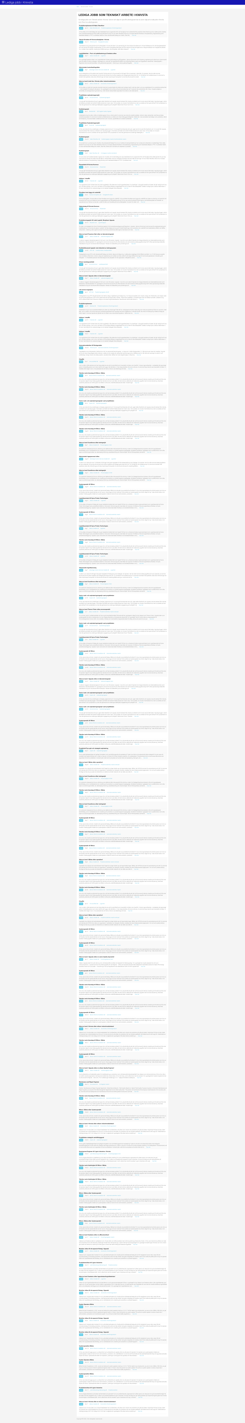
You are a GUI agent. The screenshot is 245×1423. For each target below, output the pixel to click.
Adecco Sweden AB (94, 55)
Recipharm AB (93, 222)
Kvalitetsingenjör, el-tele (107, 1070)
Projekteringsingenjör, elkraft (102, 292)
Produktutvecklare (112, 1265)
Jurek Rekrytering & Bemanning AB (98, 1153)
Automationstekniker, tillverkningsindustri (108, 347)
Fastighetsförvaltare (103, 42)
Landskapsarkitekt (103, 264)
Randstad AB (92, 111)
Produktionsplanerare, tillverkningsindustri (111, 28)
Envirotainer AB (94, 1084)
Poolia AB (91, 125)
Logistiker (103, 55)
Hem (78, 6)
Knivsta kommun (94, 97)
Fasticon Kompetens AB (95, 194)
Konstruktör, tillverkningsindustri (109, 83)
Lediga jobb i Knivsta (19, 2)
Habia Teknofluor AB (95, 28)
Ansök (81, 28)
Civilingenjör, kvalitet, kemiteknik (109, 153)
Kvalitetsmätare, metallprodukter (104, 250)
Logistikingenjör (102, 222)
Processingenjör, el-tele (106, 445)
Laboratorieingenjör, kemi (107, 236)
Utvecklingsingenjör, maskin (107, 1237)
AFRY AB (92, 250)
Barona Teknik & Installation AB (96, 375)
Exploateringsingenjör (105, 97)
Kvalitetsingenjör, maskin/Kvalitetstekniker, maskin (113, 139)
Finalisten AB (93, 181)
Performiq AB (93, 42)
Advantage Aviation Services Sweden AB (99, 69)
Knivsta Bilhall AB (93, 361)
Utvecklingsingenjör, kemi (114, 1153)
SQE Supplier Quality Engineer (104, 111)
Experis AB (91, 403)
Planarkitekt (103, 167)
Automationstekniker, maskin (113, 375)
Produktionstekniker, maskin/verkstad (109, 611)
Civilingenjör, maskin (104, 1084)
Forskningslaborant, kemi (107, 959)
